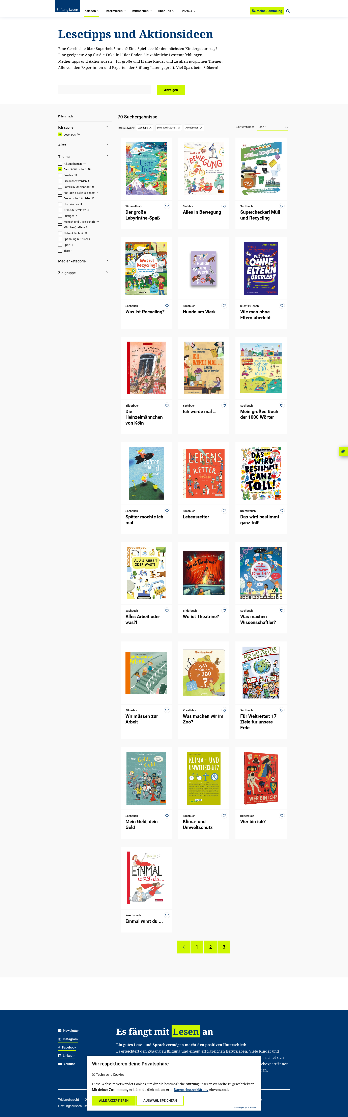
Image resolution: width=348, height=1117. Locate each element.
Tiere (67, 250)
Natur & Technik (73, 233)
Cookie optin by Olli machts (245, 1108)
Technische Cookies (110, 1075)
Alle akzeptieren (113, 1100)
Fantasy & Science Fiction (79, 192)
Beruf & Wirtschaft (75, 169)
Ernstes (68, 175)
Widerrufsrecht (68, 1099)
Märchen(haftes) (74, 227)
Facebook (68, 1047)
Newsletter (70, 1031)
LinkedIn (68, 1056)
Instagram (70, 1039)
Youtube (69, 1064)
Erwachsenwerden (75, 181)
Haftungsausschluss (73, 1106)
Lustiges (69, 216)
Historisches (71, 204)
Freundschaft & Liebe (77, 198)
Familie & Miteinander (77, 187)
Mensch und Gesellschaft (79, 221)
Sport (67, 245)
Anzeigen (171, 90)
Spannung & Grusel (76, 239)
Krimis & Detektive (75, 210)
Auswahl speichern (160, 1100)
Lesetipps (70, 134)
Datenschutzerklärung (191, 1089)
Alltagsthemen (73, 163)
